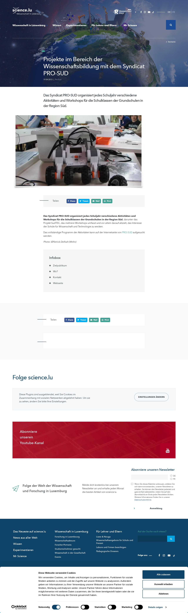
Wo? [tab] (55, 271)
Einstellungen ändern (151, 397)
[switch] (85, 607)
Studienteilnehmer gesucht (67, 549)
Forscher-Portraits (63, 544)
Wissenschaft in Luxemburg (28, 25)
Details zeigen (155, 607)
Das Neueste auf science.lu (29, 531)
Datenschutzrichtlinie (143, 500)
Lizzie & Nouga (103, 536)
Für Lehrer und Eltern (104, 25)
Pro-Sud (58, 79)
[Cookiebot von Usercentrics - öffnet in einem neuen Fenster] (19, 607)
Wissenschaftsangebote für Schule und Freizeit (114, 542)
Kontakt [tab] (57, 277)
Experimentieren (76, 25)
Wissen (57, 25)
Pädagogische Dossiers (107, 551)
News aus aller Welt (25, 538)
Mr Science (130, 25)
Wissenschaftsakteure (65, 540)
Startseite (172, 42)
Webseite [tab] (58, 283)
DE (169, 12)
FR (173, 12)
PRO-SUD (127, 232)
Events (58, 557)
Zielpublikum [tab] (60, 265)
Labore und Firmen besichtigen (111, 547)
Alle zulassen (163, 574)
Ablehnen (163, 593)
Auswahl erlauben (163, 584)
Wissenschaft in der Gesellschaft (70, 553)
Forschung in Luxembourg (67, 536)
